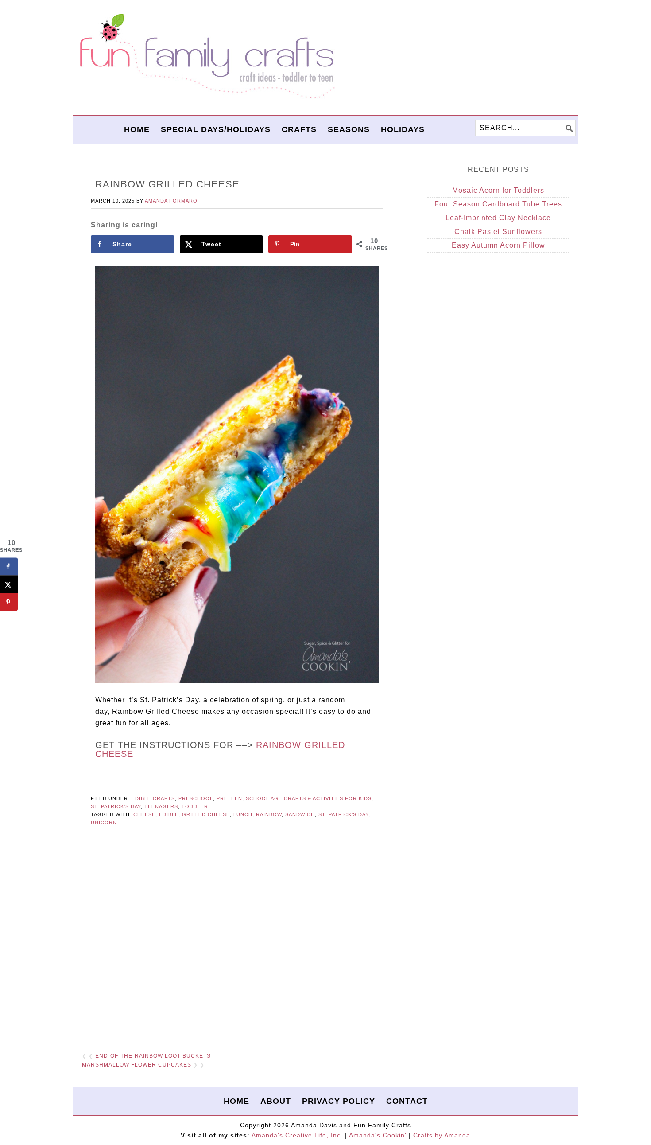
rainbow (269, 814)
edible (168, 814)
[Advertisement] (237, 935)
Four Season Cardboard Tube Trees (498, 204)
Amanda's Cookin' (378, 1135)
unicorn (104, 822)
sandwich (300, 814)
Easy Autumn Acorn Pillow (498, 245)
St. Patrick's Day (116, 806)
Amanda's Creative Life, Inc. (297, 1135)
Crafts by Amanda (441, 1135)
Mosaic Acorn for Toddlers (498, 190)
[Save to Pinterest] (9, 602)
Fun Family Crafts (206, 56)
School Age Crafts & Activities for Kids (309, 798)
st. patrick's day (343, 814)
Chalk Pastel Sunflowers (498, 231)
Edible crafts (153, 798)
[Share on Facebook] (9, 566)
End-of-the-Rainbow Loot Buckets (153, 1056)
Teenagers (161, 806)
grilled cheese (206, 814)
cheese (144, 814)
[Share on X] (9, 584)
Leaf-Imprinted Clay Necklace (498, 218)
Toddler (195, 806)
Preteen (229, 798)
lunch (242, 814)
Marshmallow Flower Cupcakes (136, 1065)
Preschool (195, 798)
